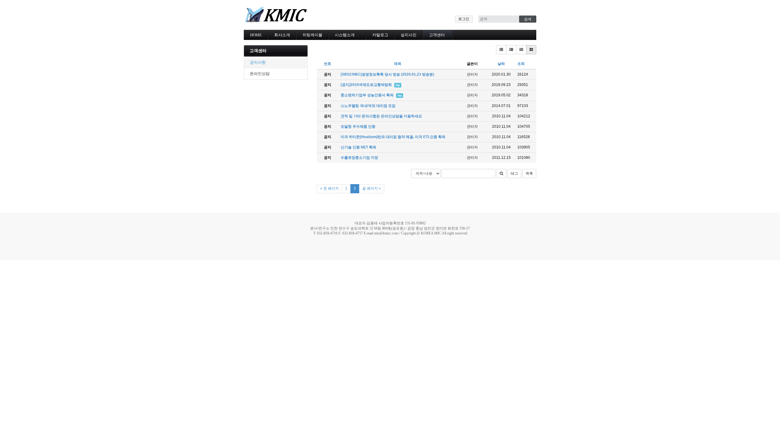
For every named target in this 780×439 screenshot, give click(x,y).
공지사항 (258, 62)
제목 (397, 64)
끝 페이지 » (371, 188)
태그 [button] (514, 173)
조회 (521, 64)
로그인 (463, 19)
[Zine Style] (511, 49)
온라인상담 (260, 73)
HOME (256, 35)
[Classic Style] (501, 49)
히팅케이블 (312, 35)
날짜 (501, 64)
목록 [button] (529, 173)
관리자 (472, 74)
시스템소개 (345, 35)
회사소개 (282, 35)
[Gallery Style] (531, 49)
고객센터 (437, 35)
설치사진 (409, 35)
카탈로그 (380, 35)
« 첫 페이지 (329, 188)
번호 (327, 64)
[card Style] (521, 49)
